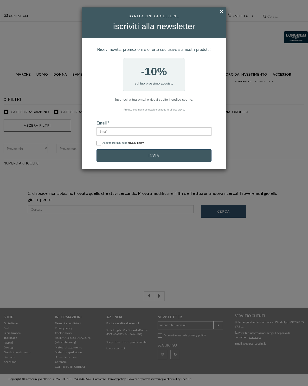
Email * (102, 122)
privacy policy (136, 142)
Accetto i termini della (123, 142)
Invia (153, 155)
